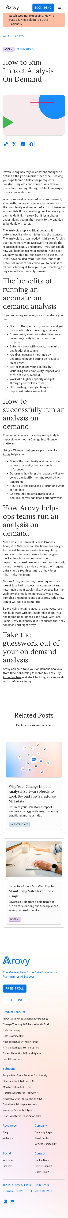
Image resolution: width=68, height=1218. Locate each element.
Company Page (43, 1132)
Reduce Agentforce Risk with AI (21, 1092)
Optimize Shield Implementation (20, 1104)
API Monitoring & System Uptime (21, 1047)
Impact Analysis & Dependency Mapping (25, 1018)
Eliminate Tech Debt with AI (18, 1081)
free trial (15, 988)
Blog (5, 1132)
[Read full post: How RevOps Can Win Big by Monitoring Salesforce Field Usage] (34, 883)
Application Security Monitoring (20, 1041)
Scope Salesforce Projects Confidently (25, 1075)
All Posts (16, 36)
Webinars (8, 1138)
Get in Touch (42, 1171)
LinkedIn (7, 1166)
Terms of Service (41, 1191)
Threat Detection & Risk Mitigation (22, 1053)
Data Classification (13, 1036)
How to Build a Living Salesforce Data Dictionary (31, 19)
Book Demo (43, 7)
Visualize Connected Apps (17, 1110)
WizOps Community (45, 1144)
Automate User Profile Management (23, 1098)
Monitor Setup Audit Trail (17, 1087)
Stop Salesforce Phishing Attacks (22, 1116)
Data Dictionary (11, 1030)
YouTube (8, 1160)
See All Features (12, 1059)
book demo (14, 1000)
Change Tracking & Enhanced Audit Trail (26, 1024)
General (8, 49)
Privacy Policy (13, 1191)
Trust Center (42, 1138)
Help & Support (43, 1166)
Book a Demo (42, 1160)
